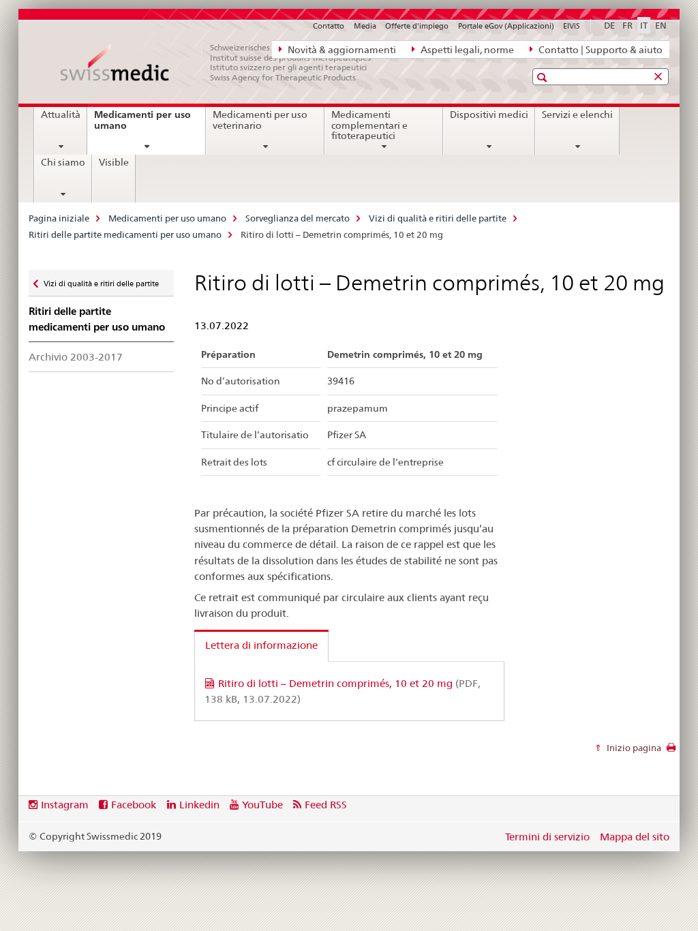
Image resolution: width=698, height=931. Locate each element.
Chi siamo (63, 162)
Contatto (328, 26)
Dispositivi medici (489, 114)
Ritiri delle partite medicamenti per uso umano (125, 234)
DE (609, 25)
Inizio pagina (633, 747)
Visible (114, 162)
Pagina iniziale (59, 218)
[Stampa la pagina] (671, 751)
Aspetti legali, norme (466, 49)
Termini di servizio (547, 836)
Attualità (60, 114)
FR (627, 25)
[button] (543, 77)
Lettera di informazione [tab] (261, 645)
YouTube (262, 804)
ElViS (571, 26)
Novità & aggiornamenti (341, 49)
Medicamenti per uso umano (142, 125)
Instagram (65, 804)
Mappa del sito (634, 836)
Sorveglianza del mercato (297, 218)
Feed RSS (326, 804)
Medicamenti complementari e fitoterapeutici (369, 125)
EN (661, 25)
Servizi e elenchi (577, 114)
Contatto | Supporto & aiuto (599, 49)
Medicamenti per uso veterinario (260, 120)
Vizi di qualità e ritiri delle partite (437, 218)
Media (365, 26)
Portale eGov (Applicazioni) (506, 26)
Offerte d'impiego (417, 26)
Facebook (133, 804)
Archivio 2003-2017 (76, 356)
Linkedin (199, 804)
